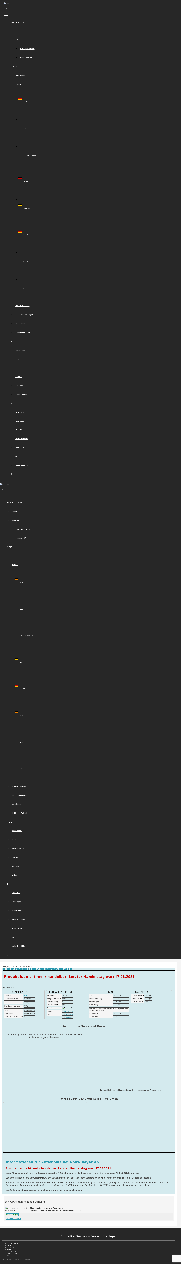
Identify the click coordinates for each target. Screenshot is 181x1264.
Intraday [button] (54, 969)
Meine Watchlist (21, 439)
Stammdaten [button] (39, 969)
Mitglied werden (13, 1243)
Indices (18, 84)
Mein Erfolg (20, 430)
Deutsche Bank (67, 1011)
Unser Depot (20, 350)
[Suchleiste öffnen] (6, 9)
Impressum (11, 1252)
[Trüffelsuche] (5, 484)
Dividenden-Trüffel (22, 332)
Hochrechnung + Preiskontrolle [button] (18, 969)
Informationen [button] (65, 969)
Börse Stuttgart (67, 1017)
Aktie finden (20, 323)
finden (17, 31)
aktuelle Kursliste (22, 306)
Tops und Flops (21, 75)
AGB (9, 1256)
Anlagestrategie (21, 368)
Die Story (19, 386)
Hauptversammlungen (24, 315)
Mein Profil (19, 412)
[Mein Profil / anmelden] (12, 403)
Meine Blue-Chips (22, 465)
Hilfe (17, 359)
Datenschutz (12, 1254)
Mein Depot (20, 421)
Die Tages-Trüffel (27, 49)
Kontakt (18, 377)
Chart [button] (47, 969)
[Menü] (6, 15)
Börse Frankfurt (67, 1014)
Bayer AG (27, 995)
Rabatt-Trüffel (26, 57)
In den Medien (21, 394)
